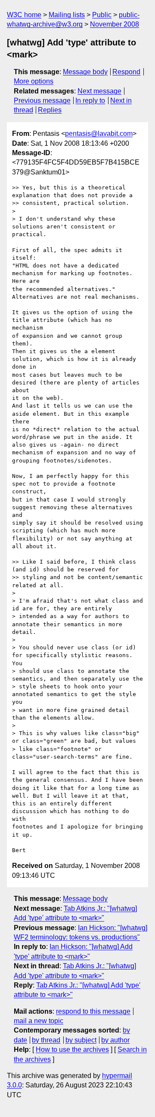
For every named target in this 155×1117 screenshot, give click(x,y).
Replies (50, 110)
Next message (99, 91)
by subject (80, 1040)
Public (102, 14)
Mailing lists (67, 14)
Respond (126, 71)
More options (33, 81)
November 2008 (114, 24)
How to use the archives (72, 1049)
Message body (85, 71)
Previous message (42, 100)
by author (115, 1040)
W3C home (24, 14)
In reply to (90, 100)
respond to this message (93, 1011)
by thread (46, 1040)
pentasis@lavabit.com (99, 133)
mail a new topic (38, 1020)
